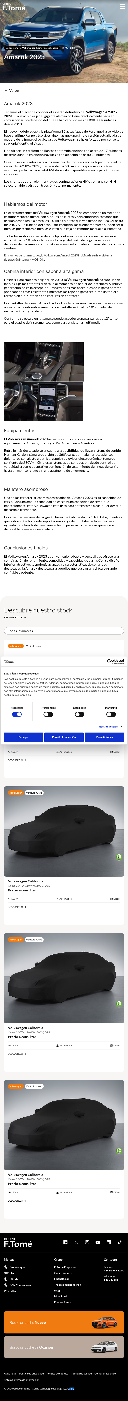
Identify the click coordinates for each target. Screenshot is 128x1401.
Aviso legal (10, 1373)
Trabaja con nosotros (67, 1284)
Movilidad (60, 1296)
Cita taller (10, 1291)
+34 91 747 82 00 (114, 1270)
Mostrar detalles (108, 726)
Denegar (23, 737)
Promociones (62, 1302)
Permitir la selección (64, 737)
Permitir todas (104, 737)
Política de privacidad (31, 1373)
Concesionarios (64, 1272)
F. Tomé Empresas (65, 1267)
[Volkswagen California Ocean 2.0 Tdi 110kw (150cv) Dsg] (64, 831)
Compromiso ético (105, 1373)
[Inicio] (13, 6)
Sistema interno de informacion (21, 1379)
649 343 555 (111, 1279)
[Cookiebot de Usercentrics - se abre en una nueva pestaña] (109, 661)
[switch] (48, 714)
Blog (57, 1290)
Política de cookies (57, 1373)
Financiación (62, 1278)
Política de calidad (81, 1373)
